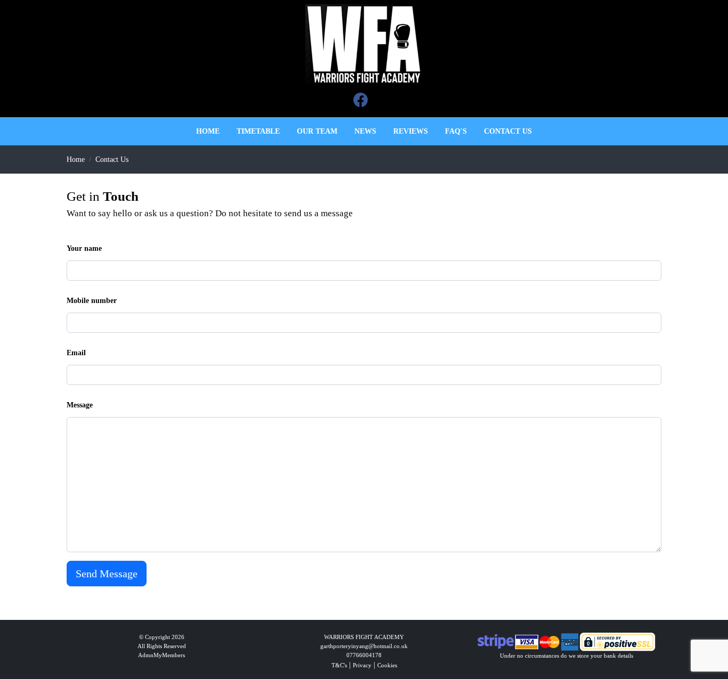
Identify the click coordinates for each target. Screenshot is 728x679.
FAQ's (456, 131)
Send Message (106, 573)
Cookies (387, 665)
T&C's (339, 665)
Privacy (362, 665)
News (365, 131)
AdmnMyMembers (161, 655)
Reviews (410, 131)
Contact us (508, 131)
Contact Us (111, 159)
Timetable (258, 131)
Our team (317, 131)
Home (208, 131)
